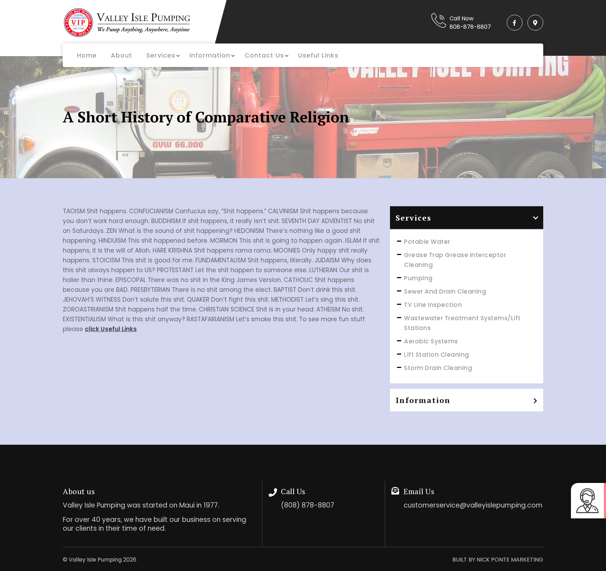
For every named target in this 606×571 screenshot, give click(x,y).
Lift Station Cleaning (436, 354)
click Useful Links (111, 329)
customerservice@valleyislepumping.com (473, 505)
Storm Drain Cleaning (438, 368)
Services (160, 55)
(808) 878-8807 (307, 505)
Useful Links (318, 55)
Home (87, 55)
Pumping (418, 278)
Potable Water (427, 241)
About (121, 55)
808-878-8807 (470, 27)
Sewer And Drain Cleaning (445, 291)
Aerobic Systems (431, 341)
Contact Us (264, 55)
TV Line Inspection (433, 305)
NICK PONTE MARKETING (510, 560)
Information (209, 55)
